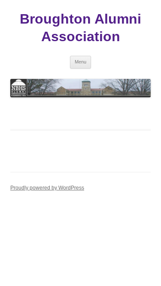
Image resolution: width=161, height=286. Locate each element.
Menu (80, 61)
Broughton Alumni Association (80, 27)
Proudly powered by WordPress (47, 188)
